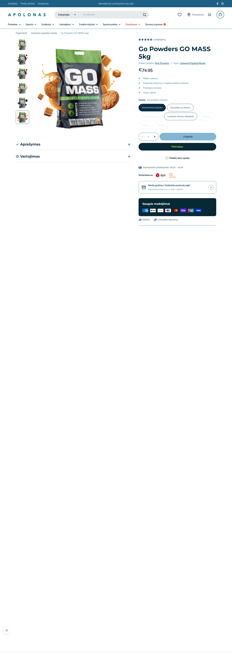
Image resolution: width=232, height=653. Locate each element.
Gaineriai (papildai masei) (44, 33)
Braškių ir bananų (152, 117)
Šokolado (208, 117)
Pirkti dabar (177, 146)
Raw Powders (162, 63)
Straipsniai (43, 3)
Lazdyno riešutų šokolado (180, 116)
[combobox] (101, 14)
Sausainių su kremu (180, 107)
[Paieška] (144, 15)
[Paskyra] (210, 15)
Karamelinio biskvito (152, 107)
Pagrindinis (21, 33)
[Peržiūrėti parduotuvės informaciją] (211, 187)
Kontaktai (13, 3)
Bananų (147, 126)
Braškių (163, 126)
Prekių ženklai (28, 3)
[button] (146, 39)
